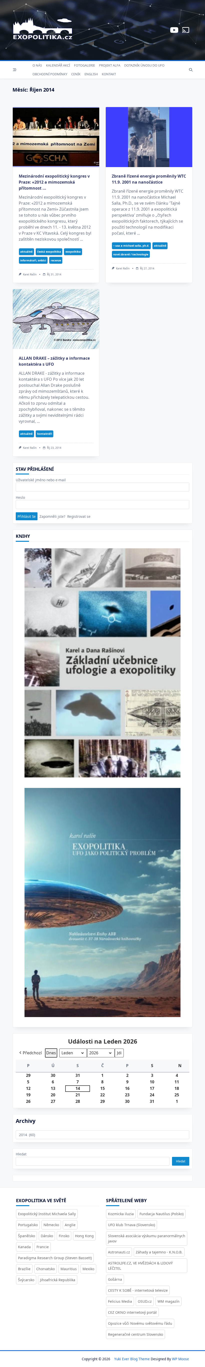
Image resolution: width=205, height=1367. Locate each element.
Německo (51, 1224)
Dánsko (47, 1235)
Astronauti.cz (119, 1252)
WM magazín (169, 1301)
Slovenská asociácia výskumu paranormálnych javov (146, 1238)
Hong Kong (84, 1235)
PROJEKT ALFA (109, 65)
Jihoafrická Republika (57, 1279)
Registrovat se (78, 516)
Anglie (70, 1224)
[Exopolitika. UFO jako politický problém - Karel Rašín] (102, 906)
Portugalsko (28, 1224)
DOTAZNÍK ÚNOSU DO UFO (144, 65)
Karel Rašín (29, 274)
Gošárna (115, 1279)
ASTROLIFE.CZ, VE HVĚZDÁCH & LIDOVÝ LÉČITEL (140, 1266)
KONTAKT (109, 74)
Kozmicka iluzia (121, 1213)
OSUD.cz (145, 1301)
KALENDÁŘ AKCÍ (58, 65)
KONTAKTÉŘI (44, 433)
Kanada (24, 1246)
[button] (30, 1053)
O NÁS (37, 65)
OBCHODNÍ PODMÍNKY (49, 74)
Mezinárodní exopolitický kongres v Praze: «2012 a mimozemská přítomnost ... (54, 182)
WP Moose (180, 1358)
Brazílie (24, 1268)
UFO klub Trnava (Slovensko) (131, 1224)
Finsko (64, 1235)
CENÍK (75, 74)
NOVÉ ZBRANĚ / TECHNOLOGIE (130, 254)
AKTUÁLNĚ (26, 251)
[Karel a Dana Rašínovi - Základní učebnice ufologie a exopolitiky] (102, 664)
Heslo (20, 497)
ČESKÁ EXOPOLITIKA (49, 251)
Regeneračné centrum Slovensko (135, 1334)
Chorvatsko (45, 1268)
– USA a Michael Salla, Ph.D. (131, 245)
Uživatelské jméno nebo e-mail (41, 480)
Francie (42, 1246)
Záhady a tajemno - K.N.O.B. (159, 1252)
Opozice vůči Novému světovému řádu (140, 1323)
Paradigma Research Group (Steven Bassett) (55, 1257)
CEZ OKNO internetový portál (132, 1312)
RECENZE (56, 260)
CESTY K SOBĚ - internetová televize (138, 1290)
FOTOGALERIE (84, 65)
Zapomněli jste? (52, 516)
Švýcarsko (26, 1279)
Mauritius (68, 1268)
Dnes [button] (51, 1053)
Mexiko (88, 1268)
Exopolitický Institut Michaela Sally (47, 1213)
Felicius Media (120, 1301)
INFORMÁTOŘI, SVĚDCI (33, 260)
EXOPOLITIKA (73, 251)
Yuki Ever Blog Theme (132, 1358)
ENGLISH (91, 74)
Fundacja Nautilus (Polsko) (162, 1213)
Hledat (21, 1154)
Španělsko (26, 1235)
